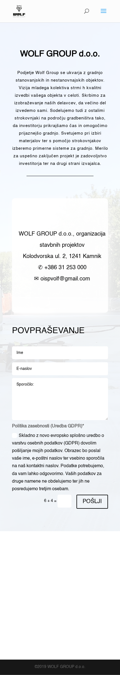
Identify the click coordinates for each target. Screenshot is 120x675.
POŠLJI (92, 501)
